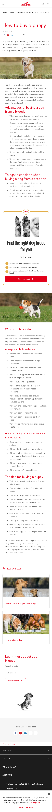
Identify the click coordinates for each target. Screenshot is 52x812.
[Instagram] (16, 35)
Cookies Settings (9, 744)
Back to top (11, 788)
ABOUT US (7, 775)
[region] (26, 801)
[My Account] (49, 4)
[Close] (49, 794)
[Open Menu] (3, 4)
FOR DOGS (7, 758)
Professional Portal (15, 784)
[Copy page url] (24, 35)
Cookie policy (35, 802)
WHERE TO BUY (9, 767)
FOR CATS (7, 750)
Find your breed (24, 279)
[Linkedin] (12, 35)
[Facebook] (4, 35)
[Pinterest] (8, 35)
